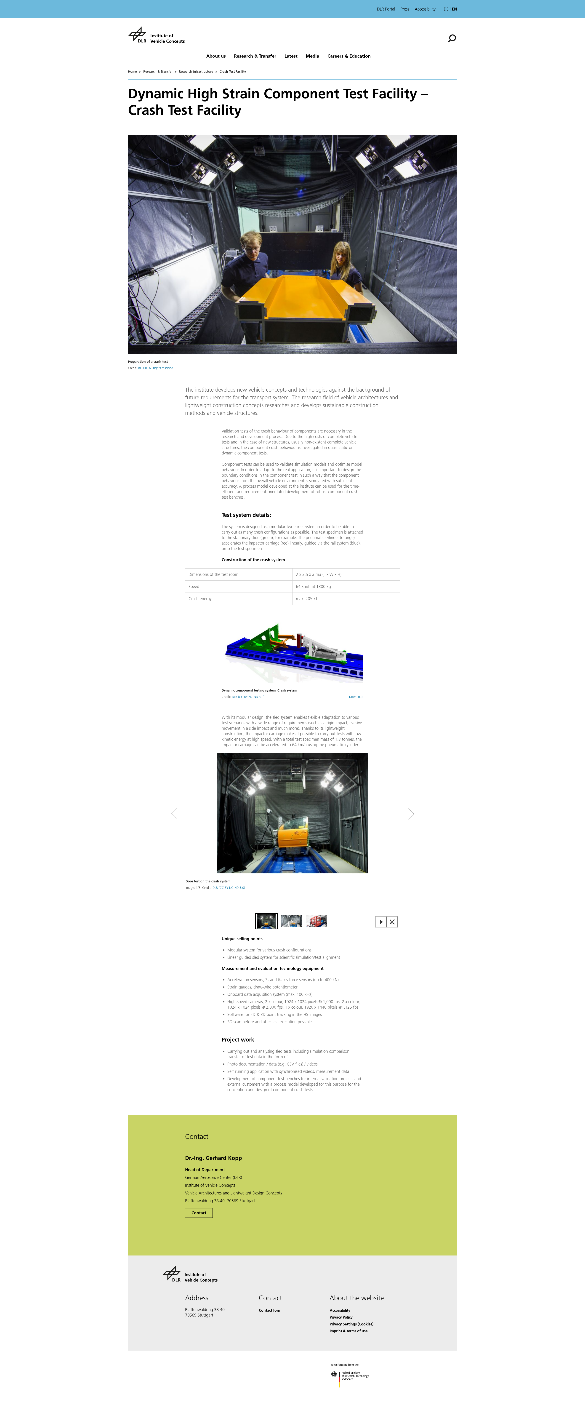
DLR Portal (386, 9)
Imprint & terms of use (349, 1330)
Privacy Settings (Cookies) (351, 1324)
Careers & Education (349, 56)
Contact (198, 1212)
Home (132, 71)
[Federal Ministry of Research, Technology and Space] (356, 1392)
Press (405, 9)
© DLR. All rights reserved (155, 368)
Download (356, 697)
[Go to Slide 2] (291, 921)
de (446, 9)
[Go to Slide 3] (316, 921)
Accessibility (425, 9)
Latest (291, 56)
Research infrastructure (196, 71)
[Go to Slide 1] (266, 921)
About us (216, 56)
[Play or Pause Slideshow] (381, 922)
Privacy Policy (341, 1317)
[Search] (452, 38)
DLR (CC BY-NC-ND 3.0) (248, 697)
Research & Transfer (255, 56)
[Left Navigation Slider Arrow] (192, 814)
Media (312, 56)
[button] (292, 832)
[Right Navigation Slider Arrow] (395, 814)
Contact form (270, 1310)
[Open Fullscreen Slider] (392, 922)
